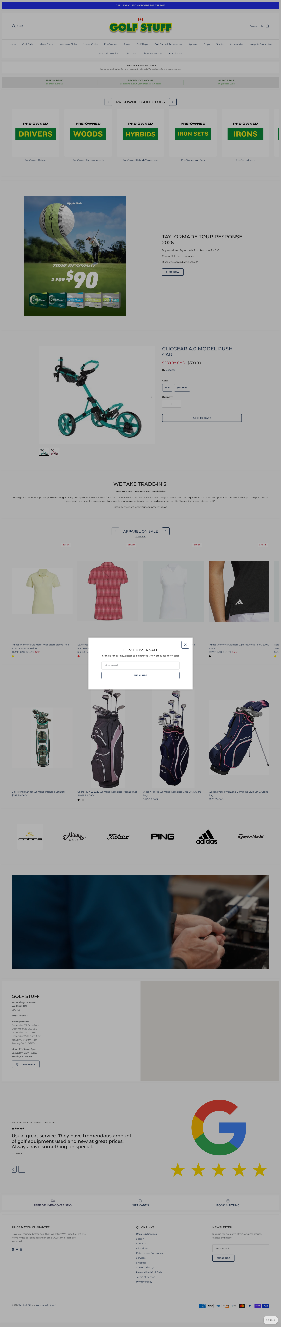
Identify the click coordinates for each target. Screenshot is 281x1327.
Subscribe (140, 675)
